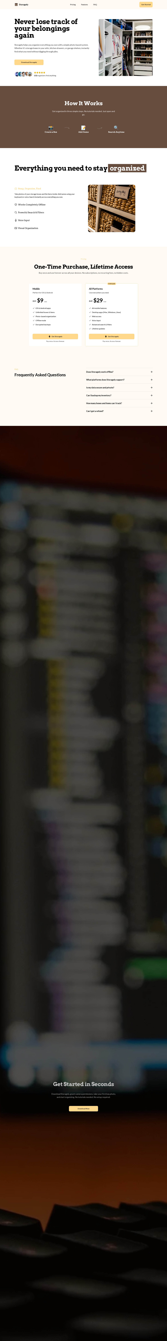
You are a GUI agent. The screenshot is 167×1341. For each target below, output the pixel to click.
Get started (146, 4)
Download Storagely (29, 62)
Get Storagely (57, 336)
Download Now (83, 1109)
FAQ (95, 4)
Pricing (73, 4)
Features (84, 4)
